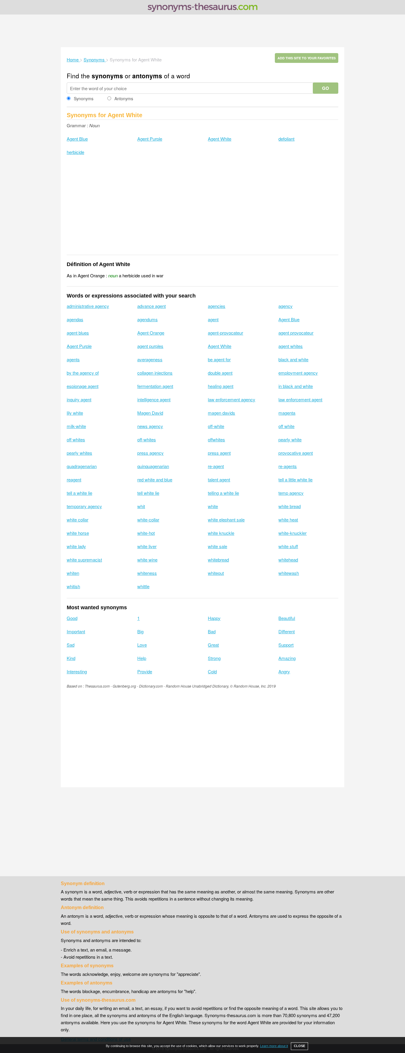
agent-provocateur (225, 333)
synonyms (107, 75)
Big (140, 631)
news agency (150, 426)
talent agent (219, 479)
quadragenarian (82, 466)
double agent (220, 373)
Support (286, 645)
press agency (150, 453)
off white (286, 426)
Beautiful (286, 618)
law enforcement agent (300, 399)
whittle (143, 586)
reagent (74, 479)
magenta (286, 413)
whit (141, 506)
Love (142, 645)
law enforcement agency (231, 399)
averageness (149, 359)
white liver (147, 546)
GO (325, 88)
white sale (217, 546)
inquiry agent (79, 399)
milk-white (76, 426)
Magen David (150, 413)
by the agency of (83, 373)
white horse (78, 533)
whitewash (288, 573)
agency (285, 306)
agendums (147, 319)
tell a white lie (79, 493)
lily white (75, 413)
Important (76, 631)
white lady (76, 546)
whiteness (147, 573)
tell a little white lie (295, 479)
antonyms (147, 75)
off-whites (146, 439)
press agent (219, 453)
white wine (147, 559)
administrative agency (88, 306)
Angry (284, 671)
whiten (73, 573)
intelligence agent (153, 399)
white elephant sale (226, 519)
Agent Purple (149, 139)
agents (73, 359)
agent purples (150, 346)
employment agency (298, 373)
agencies (216, 306)
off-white (216, 426)
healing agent (220, 386)
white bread (289, 506)
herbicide (75, 152)
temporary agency (84, 506)
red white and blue (154, 479)
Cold (212, 671)
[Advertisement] (202, 31)
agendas (75, 319)
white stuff (288, 546)
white (213, 506)
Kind (71, 658)
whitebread (218, 559)
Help (141, 658)
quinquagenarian (153, 466)
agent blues (78, 333)
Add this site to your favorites (307, 58)
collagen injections (155, 373)
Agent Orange (150, 333)
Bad (212, 631)
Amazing (287, 658)
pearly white (290, 439)
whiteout (216, 573)
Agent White (219, 139)
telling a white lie (223, 493)
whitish (73, 586)
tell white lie (148, 493)
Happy (214, 618)
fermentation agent (155, 386)
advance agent (151, 306)
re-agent (216, 466)
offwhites (216, 439)
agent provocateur (295, 333)
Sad (70, 645)
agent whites (290, 346)
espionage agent (82, 386)
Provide (144, 671)
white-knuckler (292, 533)
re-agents (287, 466)
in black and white (295, 386)
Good (72, 618)
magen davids (221, 413)
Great (213, 645)
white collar (77, 519)
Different (286, 631)
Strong (214, 658)
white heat (288, 519)
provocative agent (295, 453)
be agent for (219, 359)
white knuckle (221, 533)
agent (213, 319)
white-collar (148, 519)
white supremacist (84, 559)
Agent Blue (77, 139)
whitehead (288, 559)
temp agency (291, 493)
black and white (293, 359)
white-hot (146, 533)
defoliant (286, 139)
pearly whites (79, 453)
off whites (76, 439)
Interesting (77, 671)
